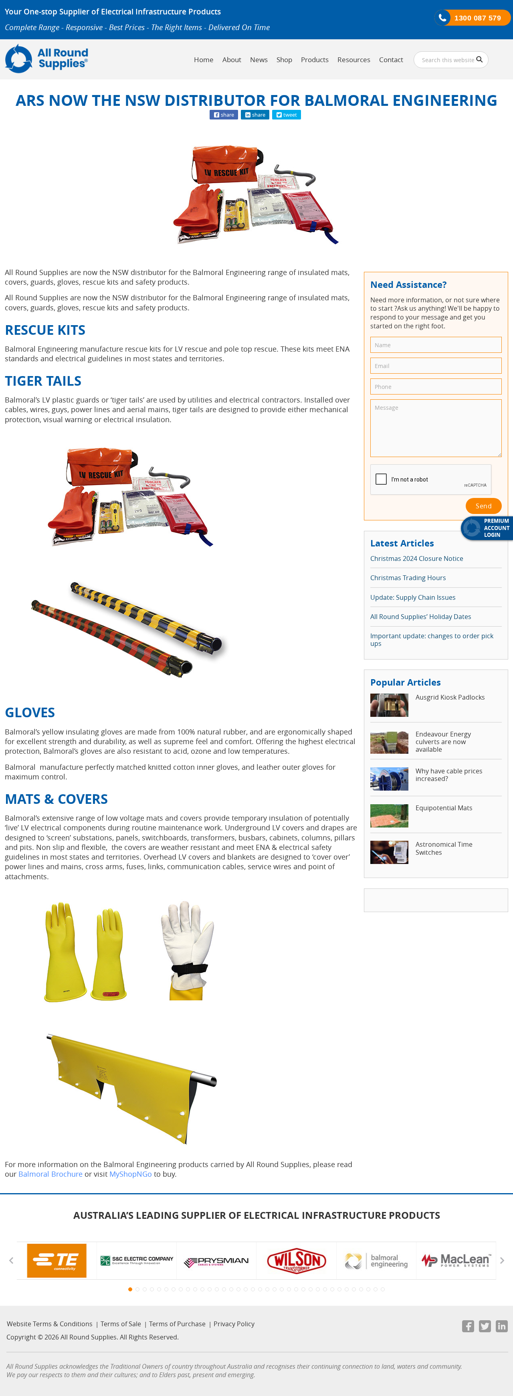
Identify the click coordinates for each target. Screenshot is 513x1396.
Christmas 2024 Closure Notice (416, 558)
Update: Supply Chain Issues (413, 597)
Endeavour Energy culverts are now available (443, 742)
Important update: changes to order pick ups (431, 640)
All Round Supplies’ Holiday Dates (420, 617)
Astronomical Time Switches (444, 848)
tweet (289, 114)
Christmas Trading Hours (408, 578)
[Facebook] (468, 1328)
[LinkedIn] (501, 1328)
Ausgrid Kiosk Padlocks (450, 697)
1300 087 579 (477, 18)
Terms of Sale (121, 1323)
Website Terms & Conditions (50, 1323)
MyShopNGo (130, 1174)
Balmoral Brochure (50, 1174)
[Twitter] (485, 1328)
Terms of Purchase (177, 1323)
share (227, 114)
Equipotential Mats (444, 808)
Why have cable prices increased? (449, 775)
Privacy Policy (234, 1323)
